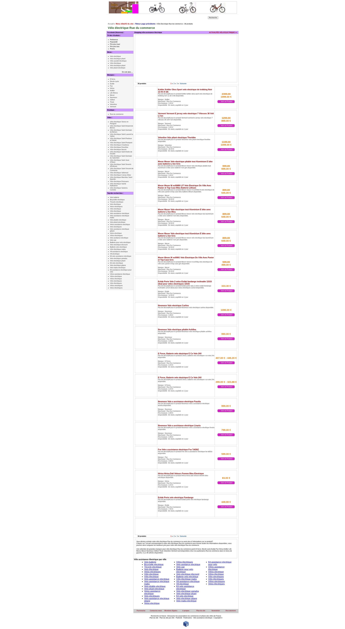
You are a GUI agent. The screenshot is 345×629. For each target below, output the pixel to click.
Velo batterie (114, 197)
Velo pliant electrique (117, 68)
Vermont (113, 107)
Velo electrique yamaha (118, 258)
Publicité (179, 618)
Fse (111, 86)
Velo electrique (115, 56)
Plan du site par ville (167, 618)
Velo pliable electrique (118, 220)
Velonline (113, 104)
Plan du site (200, 611)
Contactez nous (156, 611)
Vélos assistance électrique (120, 274)
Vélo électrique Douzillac (119, 147)
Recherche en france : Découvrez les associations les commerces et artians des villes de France (186, 616)
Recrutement (231, 611)
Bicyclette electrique (117, 200)
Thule (112, 102)
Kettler (112, 91)
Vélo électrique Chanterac (119, 145)
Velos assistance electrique (120, 224)
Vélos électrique (116, 279)
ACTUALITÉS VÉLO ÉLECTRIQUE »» (223, 32)
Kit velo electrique (116, 263)
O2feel (112, 100)
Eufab (112, 84)
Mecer (112, 95)
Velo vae (113, 240)
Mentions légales (170, 611)
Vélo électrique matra (118, 249)
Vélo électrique (115, 63)
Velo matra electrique (117, 268)
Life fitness (114, 93)
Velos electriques (116, 207)
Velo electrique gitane (118, 265)
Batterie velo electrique (118, 247)
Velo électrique (115, 204)
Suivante (183, 84)
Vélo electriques (116, 281)
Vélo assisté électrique (118, 61)
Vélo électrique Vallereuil (119, 173)
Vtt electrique (115, 254)
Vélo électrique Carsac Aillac (120, 175)
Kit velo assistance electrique (120, 256)
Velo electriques (116, 227)
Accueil (111, 24)
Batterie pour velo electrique (120, 242)
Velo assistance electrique (119, 213)
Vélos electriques (116, 286)
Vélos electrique (116, 276)
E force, (112, 79)
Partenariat (141, 611)
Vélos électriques (116, 235)
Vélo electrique (115, 209)
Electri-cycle (114, 81)
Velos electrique (116, 233)
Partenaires (187, 618)
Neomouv (113, 97)
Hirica (112, 88)
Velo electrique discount (118, 245)
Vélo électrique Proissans (119, 181)
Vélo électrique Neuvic (118, 149)
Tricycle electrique (116, 202)
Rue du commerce (116, 114)
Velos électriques (116, 288)
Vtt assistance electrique (119, 252)
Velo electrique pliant (117, 59)
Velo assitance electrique (119, 238)
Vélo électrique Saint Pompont (121, 143)
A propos (185, 611)
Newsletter (216, 611)
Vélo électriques (116, 283)
